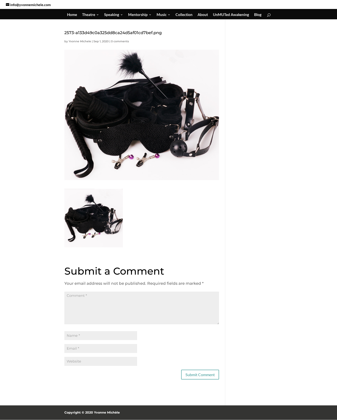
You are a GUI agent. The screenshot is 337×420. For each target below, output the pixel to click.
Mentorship (138, 15)
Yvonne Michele (80, 41)
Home (72, 15)
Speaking (111, 15)
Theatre (88, 15)
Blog (258, 15)
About (203, 15)
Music (162, 15)
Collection (184, 15)
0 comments (120, 41)
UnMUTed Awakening (231, 15)
